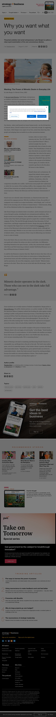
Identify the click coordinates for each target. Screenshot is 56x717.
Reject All (31, 116)
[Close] (46, 107)
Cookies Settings (14, 116)
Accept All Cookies (42, 116)
